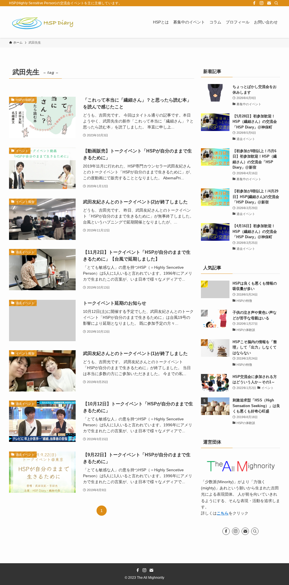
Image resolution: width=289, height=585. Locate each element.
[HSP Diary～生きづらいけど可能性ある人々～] (43, 22)
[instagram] (261, 3)
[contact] (269, 3)
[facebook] (254, 3)
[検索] (276, 3)
